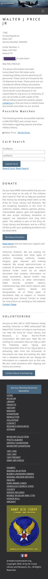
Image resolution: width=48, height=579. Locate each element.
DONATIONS (13, 414)
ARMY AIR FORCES (15, 460)
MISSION (11, 410)
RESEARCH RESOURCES (18, 426)
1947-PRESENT (14, 457)
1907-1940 (12, 451)
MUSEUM (11, 398)
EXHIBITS (11, 467)
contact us (8, 103)
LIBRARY (11, 401)
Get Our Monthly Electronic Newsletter (24, 389)
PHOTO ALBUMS (15, 439)
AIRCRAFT (11, 501)
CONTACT (11, 423)
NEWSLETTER (13, 417)
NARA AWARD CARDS (17, 483)
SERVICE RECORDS (15, 492)
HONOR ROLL (13, 498)
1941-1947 (12, 454)
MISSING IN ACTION (16, 470)
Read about (8, 243)
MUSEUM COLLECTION (18, 436)
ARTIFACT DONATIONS (17, 442)
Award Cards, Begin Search (16, 168)
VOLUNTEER (12, 420)
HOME (10, 395)
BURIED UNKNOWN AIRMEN (20, 473)
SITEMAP (11, 429)
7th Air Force (24, 132)
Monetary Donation (14, 237)
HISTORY (11, 407)
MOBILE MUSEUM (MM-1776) (21, 495)
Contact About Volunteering (18, 373)
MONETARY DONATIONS (18, 446)
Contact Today (9, 304)
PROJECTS (11, 404)
